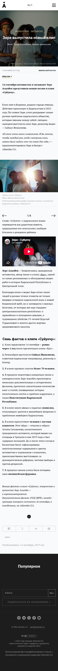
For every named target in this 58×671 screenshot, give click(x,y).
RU (29, 5)
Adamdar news (22, 31)
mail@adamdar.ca (37, 627)
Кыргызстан (37, 31)
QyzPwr (7, 537)
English (6, 76)
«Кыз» (43, 274)
